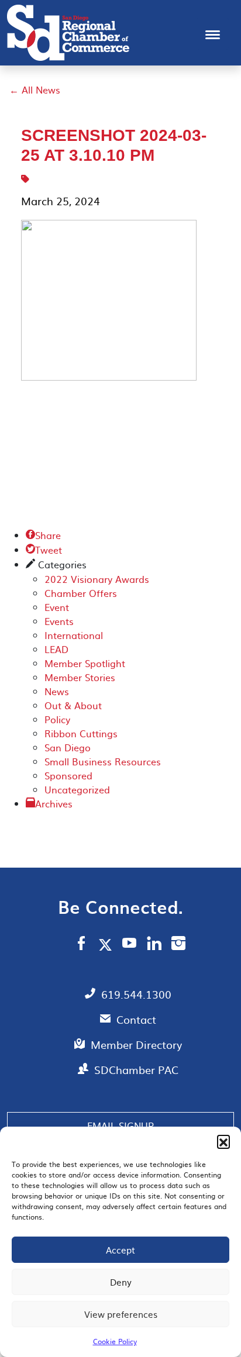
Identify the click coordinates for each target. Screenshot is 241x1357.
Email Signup (120, 1125)
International (73, 635)
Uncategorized (77, 789)
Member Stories (79, 677)
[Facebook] (81, 945)
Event (56, 607)
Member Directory (136, 1044)
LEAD (56, 649)
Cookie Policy (115, 1341)
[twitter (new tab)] (107, 944)
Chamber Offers (80, 593)
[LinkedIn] (154, 945)
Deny (121, 1282)
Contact (136, 1019)
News (56, 691)
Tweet (44, 550)
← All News (34, 89)
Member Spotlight (84, 663)
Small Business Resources (102, 761)
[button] (223, 1141)
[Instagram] (178, 945)
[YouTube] (129, 945)
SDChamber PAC (136, 1070)
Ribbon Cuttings (81, 733)
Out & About (73, 705)
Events (59, 621)
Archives (54, 803)
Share (43, 535)
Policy (57, 719)
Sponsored (68, 775)
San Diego (67, 747)
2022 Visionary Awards (96, 579)
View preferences (120, 1314)
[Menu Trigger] (213, 34)
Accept (120, 1249)
